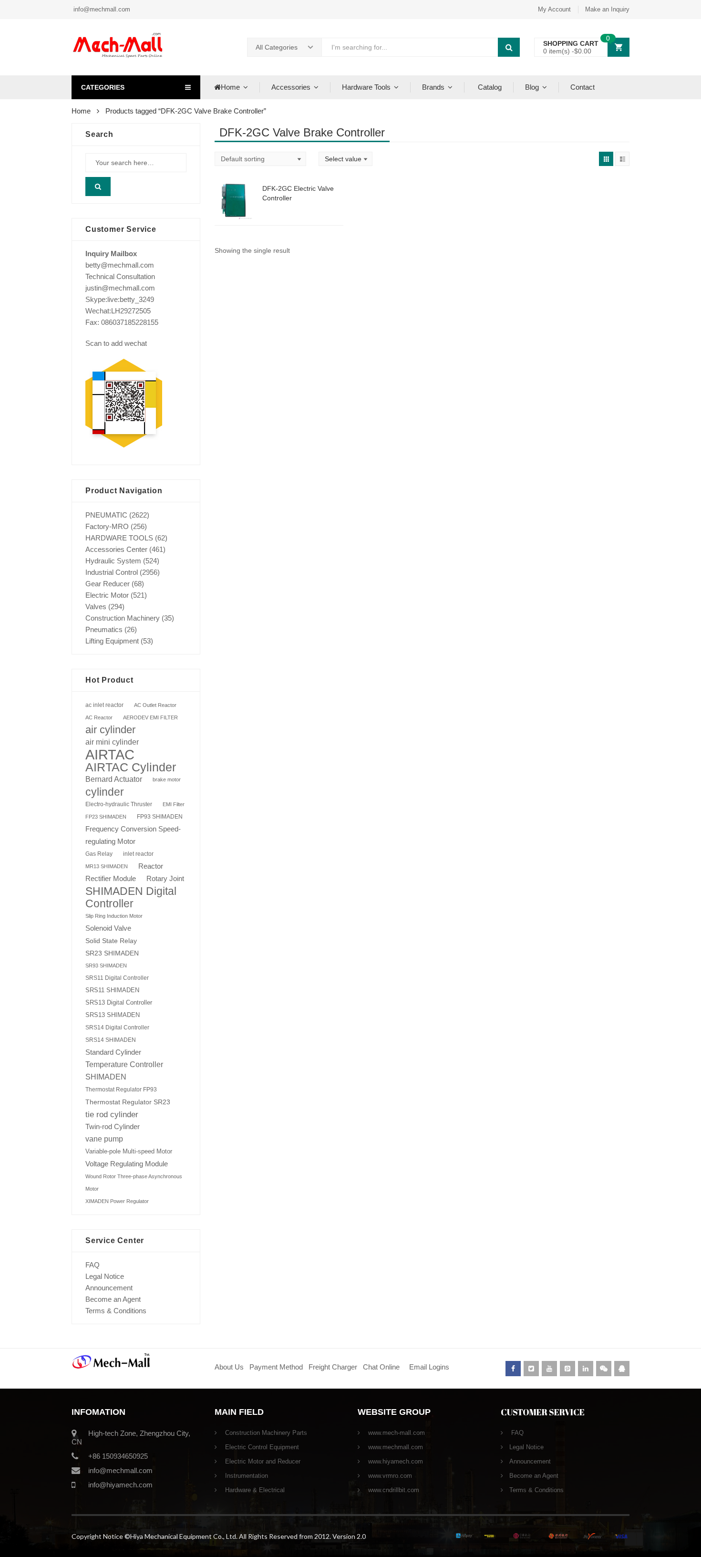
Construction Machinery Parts (265, 1432)
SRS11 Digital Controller (117, 978)
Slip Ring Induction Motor (114, 916)
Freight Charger (333, 1367)
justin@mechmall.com (120, 288)
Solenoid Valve (108, 928)
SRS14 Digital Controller (117, 1027)
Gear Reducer (107, 584)
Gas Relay (99, 854)
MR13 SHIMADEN (106, 866)
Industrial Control (111, 572)
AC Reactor (99, 717)
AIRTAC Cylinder (130, 767)
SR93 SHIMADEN (106, 965)
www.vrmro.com (389, 1475)
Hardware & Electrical (254, 1490)
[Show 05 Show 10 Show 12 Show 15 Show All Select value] (345, 159)
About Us (229, 1367)
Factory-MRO (107, 526)
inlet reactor (138, 854)
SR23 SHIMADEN (112, 953)
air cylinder (110, 730)
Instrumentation (245, 1475)
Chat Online (381, 1367)
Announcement (109, 1288)
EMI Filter (174, 804)
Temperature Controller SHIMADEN (124, 1070)
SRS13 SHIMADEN (112, 1014)
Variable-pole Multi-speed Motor (128, 1151)
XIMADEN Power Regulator (117, 1201)
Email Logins (429, 1367)
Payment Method (277, 1367)
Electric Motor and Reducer (261, 1461)
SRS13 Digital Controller (118, 1002)
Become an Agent (113, 1299)
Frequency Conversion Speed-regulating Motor (133, 835)
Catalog (489, 87)
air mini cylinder (112, 742)
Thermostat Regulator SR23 (127, 1102)
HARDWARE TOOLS (119, 538)
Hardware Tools (366, 87)
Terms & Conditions (115, 1311)
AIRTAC (109, 754)
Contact (582, 87)
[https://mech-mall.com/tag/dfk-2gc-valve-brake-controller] (606, 159)
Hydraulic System (113, 561)
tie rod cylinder (111, 1114)
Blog (532, 87)
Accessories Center (116, 549)
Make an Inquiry (607, 9)
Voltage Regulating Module (126, 1164)
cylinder (104, 792)
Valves (95, 606)
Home (230, 87)
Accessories (290, 87)
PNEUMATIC (106, 515)
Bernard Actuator (113, 779)
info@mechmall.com (101, 9)
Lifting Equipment (112, 641)
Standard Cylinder (113, 1052)
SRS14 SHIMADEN (110, 1040)
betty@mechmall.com (119, 265)
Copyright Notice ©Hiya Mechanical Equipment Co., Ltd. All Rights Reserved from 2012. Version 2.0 (219, 1536)
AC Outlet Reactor (155, 705)
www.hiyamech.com (394, 1461)
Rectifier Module (110, 878)
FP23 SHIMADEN (105, 817)
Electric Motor (107, 595)
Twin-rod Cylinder (112, 1126)
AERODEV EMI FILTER (150, 717)
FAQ (92, 1265)
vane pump (104, 1139)
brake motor (167, 779)
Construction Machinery (122, 618)
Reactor (150, 866)
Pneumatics (104, 629)
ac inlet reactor (104, 705)
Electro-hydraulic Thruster (118, 804)
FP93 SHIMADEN (160, 816)
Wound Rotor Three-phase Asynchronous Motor (133, 1182)
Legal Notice (104, 1276)
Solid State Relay (111, 941)
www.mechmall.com (394, 1447)
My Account (554, 9)
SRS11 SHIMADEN (112, 990)
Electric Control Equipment (261, 1447)
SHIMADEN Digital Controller (130, 897)
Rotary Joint (165, 878)
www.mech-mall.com (395, 1432)
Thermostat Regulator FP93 (121, 1089)
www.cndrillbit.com (392, 1490)
